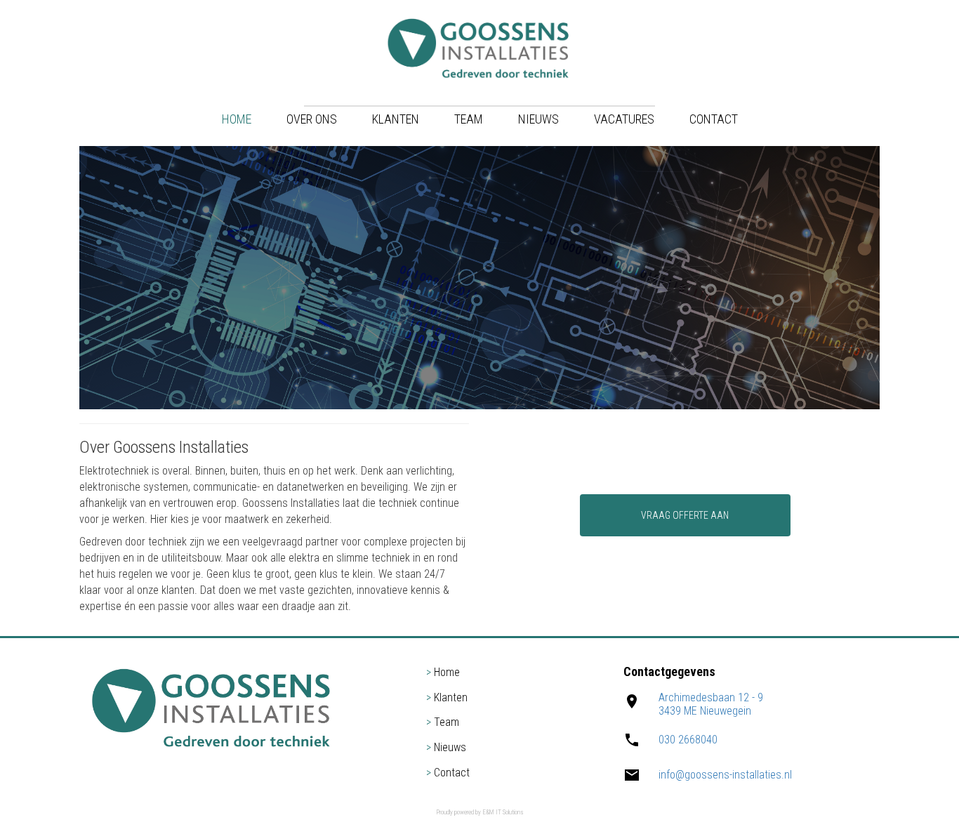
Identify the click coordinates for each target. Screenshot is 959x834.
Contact (713, 119)
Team (468, 119)
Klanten (395, 119)
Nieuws (538, 119)
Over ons (311, 119)
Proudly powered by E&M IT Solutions (479, 812)
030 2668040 (688, 739)
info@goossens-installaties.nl (725, 774)
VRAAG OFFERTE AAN (685, 515)
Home (236, 119)
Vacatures (624, 119)
